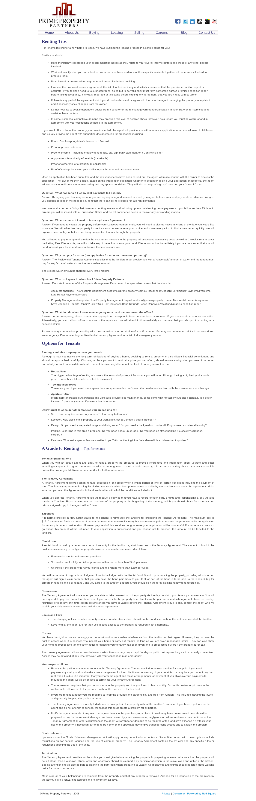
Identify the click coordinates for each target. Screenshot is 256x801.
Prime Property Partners (64, 15)
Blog (184, 32)
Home (49, 32)
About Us (72, 32)
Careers (162, 32)
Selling (139, 32)
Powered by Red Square (201, 793)
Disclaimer (179, 793)
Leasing (117, 32)
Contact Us (206, 32)
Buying (94, 32)
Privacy (166, 793)
